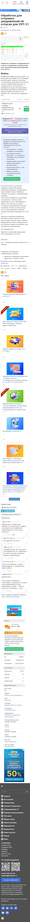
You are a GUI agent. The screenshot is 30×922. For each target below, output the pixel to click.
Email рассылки (9, 695)
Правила (4, 849)
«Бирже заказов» (10, 643)
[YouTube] (3, 913)
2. (2, 561)
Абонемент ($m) (9, 746)
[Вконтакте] (7, 908)
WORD (19, 268)
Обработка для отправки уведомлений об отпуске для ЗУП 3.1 (15, 20)
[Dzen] (15, 908)
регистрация (6, 596)
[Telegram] (3, 908)
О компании (5, 843)
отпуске (7, 268)
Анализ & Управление (12, 806)
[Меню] (2, 2)
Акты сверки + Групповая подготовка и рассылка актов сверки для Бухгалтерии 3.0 (13, 460)
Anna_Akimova (10, 538)
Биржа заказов (9, 832)
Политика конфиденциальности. (12, 894)
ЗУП (13, 266)
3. (3, 538)
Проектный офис (10, 822)
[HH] (11, 908)
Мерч (6, 839)
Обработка (6, 266)
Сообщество (6, 845)
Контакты (4, 856)
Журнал (7, 796)
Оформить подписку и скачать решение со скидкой (15, 131)
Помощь (4, 851)
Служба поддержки (11, 860)
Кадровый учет (18, 695)
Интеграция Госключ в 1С (11, 431)
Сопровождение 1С (11, 809)
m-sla (6, 522)
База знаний (8, 799)
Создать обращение (11, 880)
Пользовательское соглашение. (12, 892)
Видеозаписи (9, 829)
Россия (6, 726)
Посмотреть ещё (14, 499)
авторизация (15, 596)
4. (3, 547)
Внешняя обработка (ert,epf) (13, 705)
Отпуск (13, 268)
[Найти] (27, 791)
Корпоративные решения (13, 813)
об (2, 268)
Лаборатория (9, 803)
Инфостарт (4, 263)
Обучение (8, 816)
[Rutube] (7, 913)
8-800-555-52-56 (8, 873)
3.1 (16, 266)
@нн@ (7, 574)
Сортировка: (11, 514)
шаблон (25, 268)
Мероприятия (9, 826)
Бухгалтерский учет (10, 741)
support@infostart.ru (9, 875)
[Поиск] (7, 2)
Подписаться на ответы (9, 507)
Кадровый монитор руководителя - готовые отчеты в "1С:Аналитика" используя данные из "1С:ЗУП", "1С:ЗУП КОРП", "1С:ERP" (15, 380)
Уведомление (22, 266)
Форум (6, 836)
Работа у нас (6, 854)
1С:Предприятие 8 (9, 710)
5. (2, 574)
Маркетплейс (9, 819)
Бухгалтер (7, 700)
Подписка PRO (6, 847)
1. (2, 522)
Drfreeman (8, 561)
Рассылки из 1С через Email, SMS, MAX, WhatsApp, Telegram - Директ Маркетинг (14, 323)
